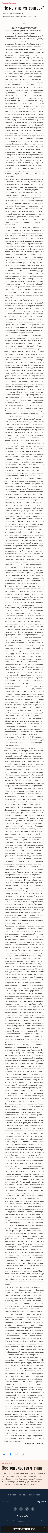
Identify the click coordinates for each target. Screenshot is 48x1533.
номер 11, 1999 (33, 16)
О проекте (12, 1494)
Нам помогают (34, 1494)
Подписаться (41, 1501)
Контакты (22, 1494)
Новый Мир (23, 16)
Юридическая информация (24, 1524)
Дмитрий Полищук (9, 3)
